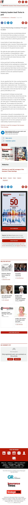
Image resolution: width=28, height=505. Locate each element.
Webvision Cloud (17, 502)
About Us (3, 462)
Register (17, 359)
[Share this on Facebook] (2, 23)
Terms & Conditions (19, 462)
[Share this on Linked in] (8, 23)
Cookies (11, 465)
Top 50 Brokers (14, 228)
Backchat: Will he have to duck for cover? (6, 275)
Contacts (10, 462)
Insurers (10, 178)
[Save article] (26, 23)
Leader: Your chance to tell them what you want (20, 320)
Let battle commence (18, 274)
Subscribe (17, 465)
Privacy (5, 464)
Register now (14, 240)
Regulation (5, 180)
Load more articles (14, 332)
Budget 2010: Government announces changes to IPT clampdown (20, 298)
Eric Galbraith (6, 300)
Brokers (4, 178)
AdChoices (5, 465)
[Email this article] (11, 23)
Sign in (9, 19)
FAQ (23, 465)
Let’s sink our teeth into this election (7, 296)
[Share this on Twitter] (5, 23)
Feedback (7, 467)
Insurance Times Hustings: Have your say (7, 314)
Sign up (4, 144)
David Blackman (5, 17)
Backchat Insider (6, 279)
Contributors (12, 464)
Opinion (19, 178)
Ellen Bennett (20, 324)
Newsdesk (13, 17)
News (14, 178)
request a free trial (20, 245)
